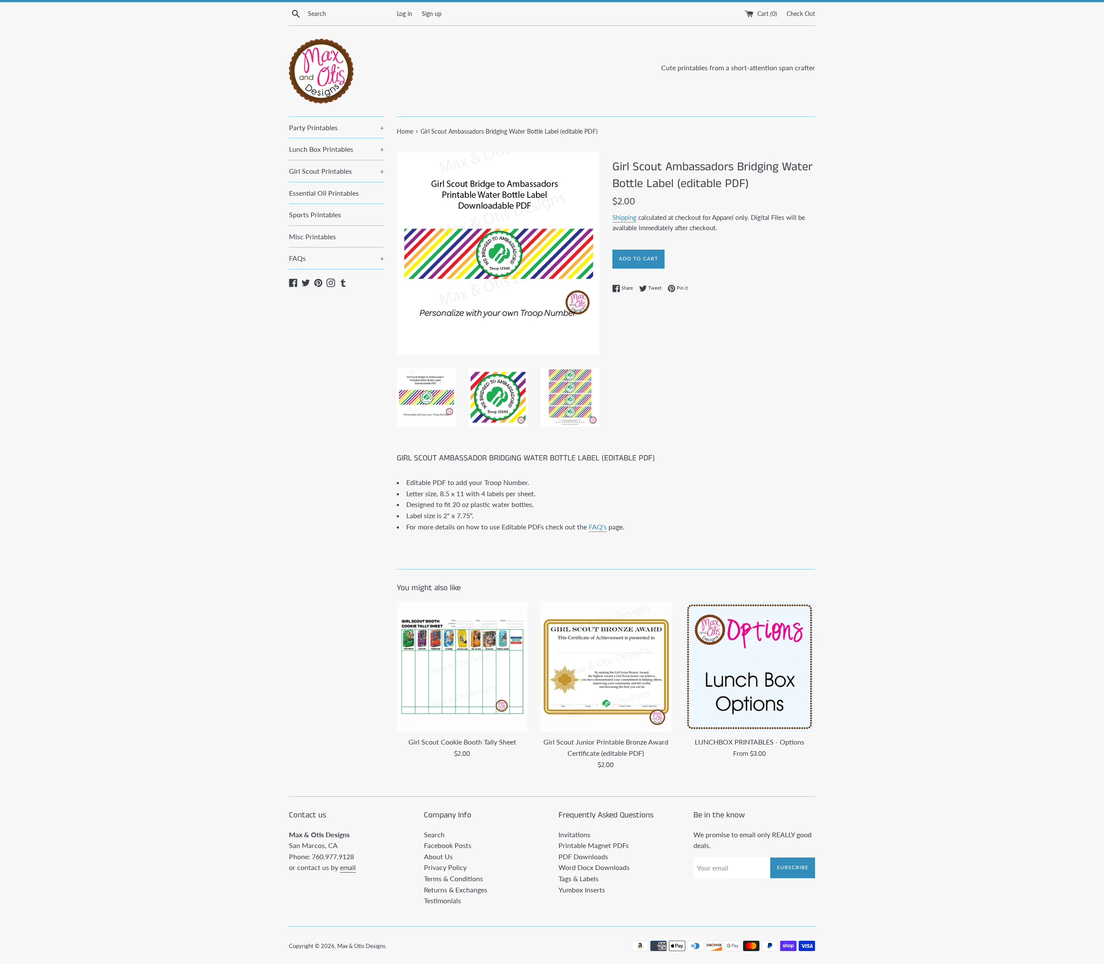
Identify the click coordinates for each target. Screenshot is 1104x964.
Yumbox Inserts (581, 890)
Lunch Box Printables (336, 149)
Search (434, 834)
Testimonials (442, 900)
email (348, 867)
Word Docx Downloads (594, 867)
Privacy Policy (445, 867)
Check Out (801, 13)
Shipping (624, 217)
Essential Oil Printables (324, 193)
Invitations (574, 834)
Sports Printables (315, 214)
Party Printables (336, 127)
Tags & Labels (578, 878)
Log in (404, 13)
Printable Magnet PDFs (593, 845)
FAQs (336, 258)
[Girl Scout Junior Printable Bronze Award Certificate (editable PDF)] (605, 666)
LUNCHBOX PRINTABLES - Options (749, 742)
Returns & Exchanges (455, 890)
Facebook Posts (447, 845)
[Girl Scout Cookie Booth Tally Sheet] (462, 666)
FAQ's (598, 527)
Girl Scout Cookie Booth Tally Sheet (462, 742)
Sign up (432, 13)
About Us (438, 856)
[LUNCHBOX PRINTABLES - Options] (749, 666)
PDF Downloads (583, 856)
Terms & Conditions (453, 878)
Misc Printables (312, 236)
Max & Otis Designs (361, 945)
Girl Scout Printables (336, 171)
